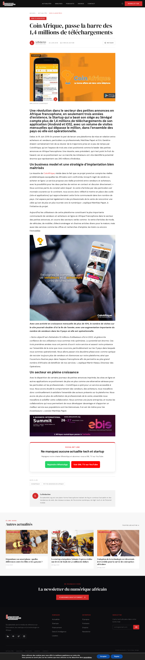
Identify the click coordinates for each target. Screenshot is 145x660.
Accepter (103, 656)
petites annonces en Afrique (53, 484)
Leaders (55, 636)
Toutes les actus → (130, 525)
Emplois (85, 627)
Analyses (59, 3)
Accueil (33, 13)
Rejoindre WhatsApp (57, 464)
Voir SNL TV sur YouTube (86, 464)
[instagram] (24, 636)
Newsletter (133, 4)
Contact (91, 3)
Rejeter (116, 656)
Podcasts (70, 3)
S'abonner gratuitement (71, 597)
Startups (55, 623)
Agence (81, 3)
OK (136, 627)
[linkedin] (8, 636)
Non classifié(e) (55, 13)
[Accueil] (9, 3)
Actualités (46, 3)
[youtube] (13, 636)
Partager (110, 43)
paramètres (87, 657)
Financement (57, 627)
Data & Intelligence (59, 632)
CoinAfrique (49, 173)
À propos (85, 619)
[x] (19, 636)
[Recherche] (122, 4)
